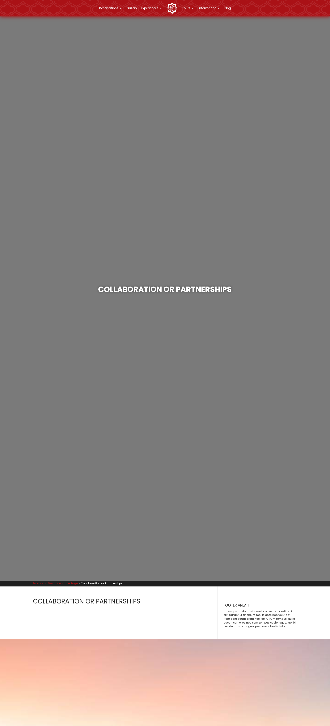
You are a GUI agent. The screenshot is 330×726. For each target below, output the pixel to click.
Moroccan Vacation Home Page (55, 583)
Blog (227, 8)
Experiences (150, 8)
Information (207, 8)
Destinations (108, 8)
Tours (186, 8)
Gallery (131, 8)
